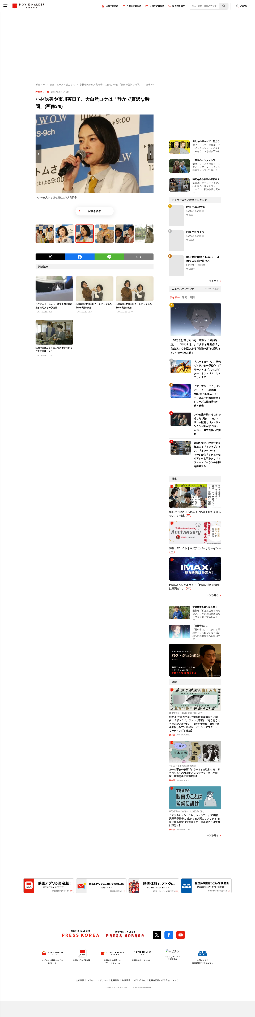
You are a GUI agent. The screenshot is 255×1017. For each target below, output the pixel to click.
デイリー (175, 297)
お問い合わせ (139, 980)
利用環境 (126, 980)
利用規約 (115, 980)
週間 (184, 297)
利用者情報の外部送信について (163, 980)
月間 (192, 297)
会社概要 (80, 980)
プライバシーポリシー (97, 980)
